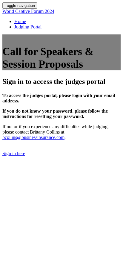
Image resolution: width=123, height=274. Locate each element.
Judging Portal (27, 26)
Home (20, 21)
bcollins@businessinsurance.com (33, 137)
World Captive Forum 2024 (28, 11)
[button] (13, 153)
